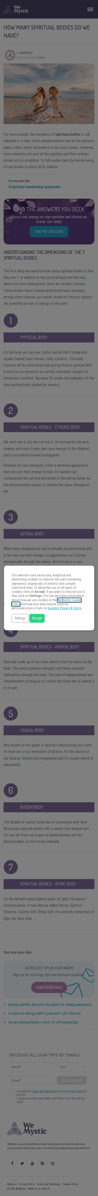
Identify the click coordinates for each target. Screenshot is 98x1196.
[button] (20, 618)
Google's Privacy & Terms (65, 608)
